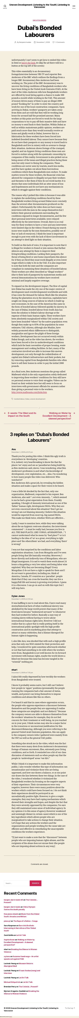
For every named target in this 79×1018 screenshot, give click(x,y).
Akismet (11, 1016)
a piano (7, 956)
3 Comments (59, 42)
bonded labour (19, 399)
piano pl (7, 921)
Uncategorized (39, 20)
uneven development (37, 399)
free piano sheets (11, 914)
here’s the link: (29, 63)
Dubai (27, 399)
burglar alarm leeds (12, 907)
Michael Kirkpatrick (12, 982)
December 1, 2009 (43, 42)
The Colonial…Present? (28, 987)
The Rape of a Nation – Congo (25, 921)
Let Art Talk (21, 935)
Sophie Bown (9, 940)
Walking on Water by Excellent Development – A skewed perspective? (19, 942)
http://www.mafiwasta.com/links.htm (29, 392)
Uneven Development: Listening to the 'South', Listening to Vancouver (39, 6)
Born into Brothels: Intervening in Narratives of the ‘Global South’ (20, 928)
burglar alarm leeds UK (13, 900)
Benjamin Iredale (25, 42)
